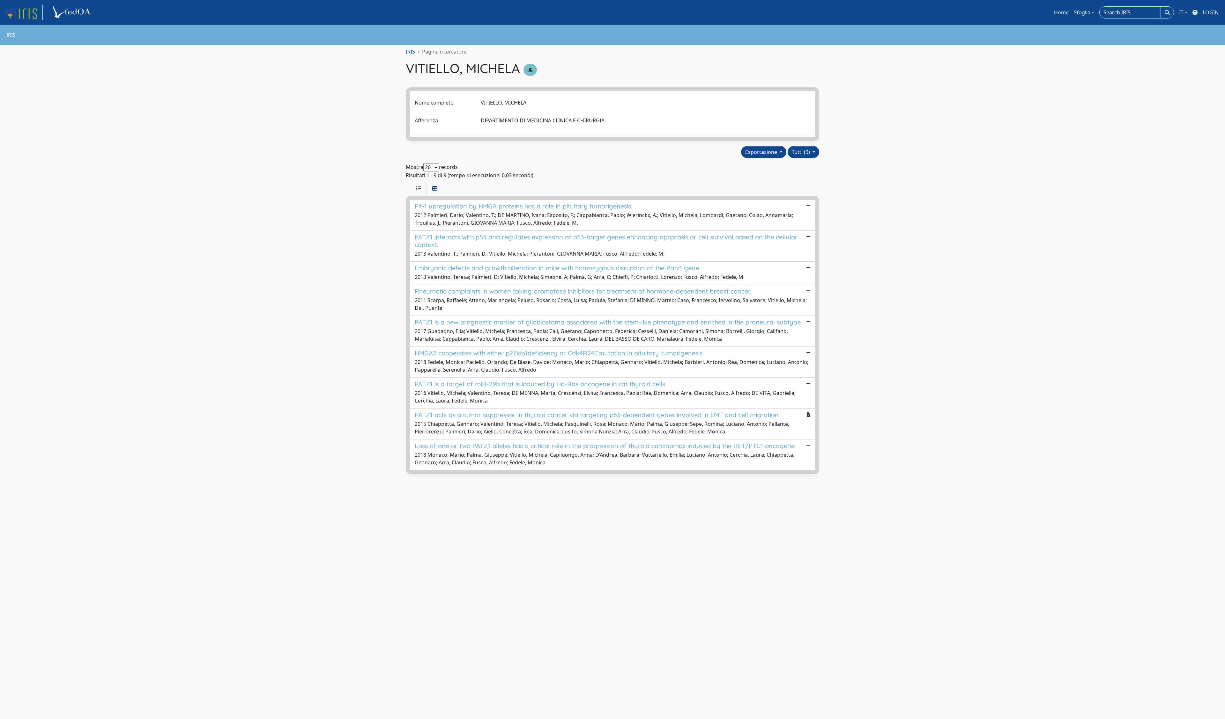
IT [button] (1181, 12)
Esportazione (761, 152)
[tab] (419, 188)
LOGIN (1211, 12)
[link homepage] (23, 12)
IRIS (410, 51)
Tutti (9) (801, 152)
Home (1061, 12)
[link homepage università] (73, 12)
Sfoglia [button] (1082, 12)
